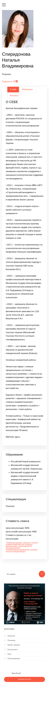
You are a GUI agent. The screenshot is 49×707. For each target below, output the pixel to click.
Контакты (14, 95)
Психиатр (11, 640)
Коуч (9, 654)
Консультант (12, 649)
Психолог (11, 636)
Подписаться (24, 679)
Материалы (27, 89)
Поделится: (7, 81)
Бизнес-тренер (13, 645)
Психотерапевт (13, 658)
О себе (13, 89)
